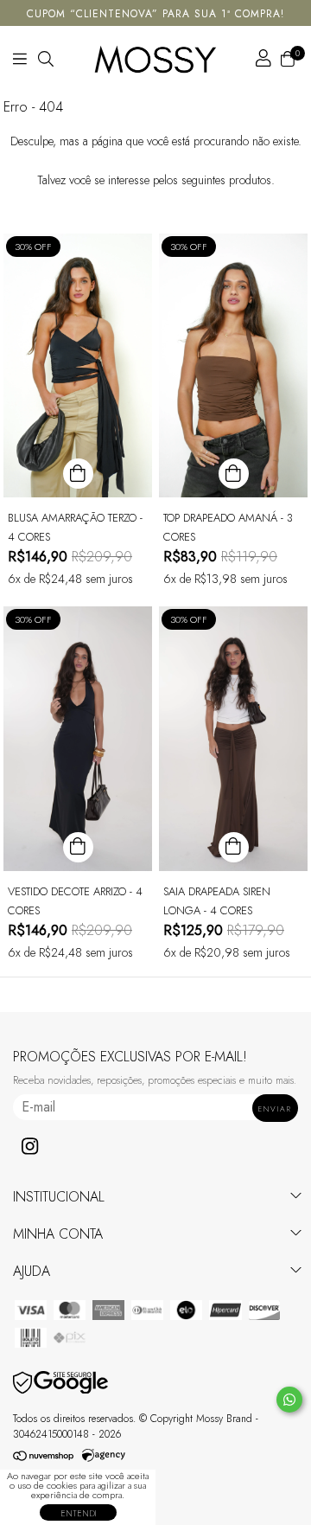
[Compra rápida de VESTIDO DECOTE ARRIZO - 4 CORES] (78, 847)
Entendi (78, 1513)
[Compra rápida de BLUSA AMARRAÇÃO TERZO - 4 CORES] (78, 473)
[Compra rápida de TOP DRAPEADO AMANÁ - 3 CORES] (234, 473)
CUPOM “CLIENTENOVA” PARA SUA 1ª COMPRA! (155, 14)
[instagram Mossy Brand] (30, 1147)
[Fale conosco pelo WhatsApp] (289, 1400)
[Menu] (43, 59)
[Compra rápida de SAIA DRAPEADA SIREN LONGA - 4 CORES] (234, 847)
